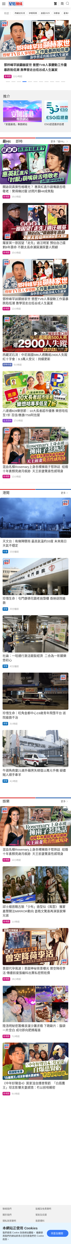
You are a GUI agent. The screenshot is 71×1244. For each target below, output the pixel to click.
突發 (5, 609)
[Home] (15, 3)
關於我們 (7, 1214)
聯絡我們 (7, 1208)
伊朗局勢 (33, 13)
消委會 (57, 13)
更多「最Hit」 (58, 141)
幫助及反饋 (41, 1214)
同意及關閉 (57, 1233)
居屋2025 (45, 13)
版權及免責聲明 (43, 1208)
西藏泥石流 (20, 13)
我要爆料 (40, 1220)
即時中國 (7, 365)
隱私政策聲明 (9, 1220)
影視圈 (6, 197)
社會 (5, 552)
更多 (63, 492)
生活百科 (9, 76)
